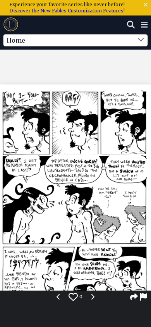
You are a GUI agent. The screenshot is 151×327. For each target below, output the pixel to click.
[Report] (144, 297)
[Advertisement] (75, 65)
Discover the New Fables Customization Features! (67, 11)
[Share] (134, 297)
